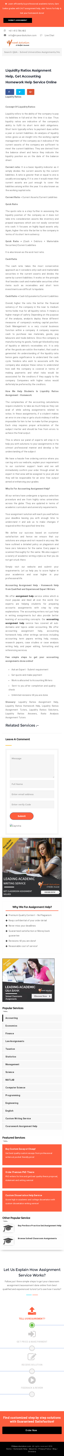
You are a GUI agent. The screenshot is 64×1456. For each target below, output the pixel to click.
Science (9, 1072)
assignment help (25, 596)
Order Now (31, 1430)
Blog (55, 1449)
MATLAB (9, 1080)
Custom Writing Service (18, 1118)
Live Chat (49, 35)
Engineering (11, 1103)
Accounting (11, 1018)
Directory (32, 1452)
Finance (9, 1033)
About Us (33, 1449)
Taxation (10, 1049)
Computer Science (15, 1087)
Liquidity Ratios (13, 97)
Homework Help (20, 1449)
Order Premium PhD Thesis (19, 1172)
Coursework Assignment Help (21, 1126)
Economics (11, 1026)
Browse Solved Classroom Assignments (37, 1238)
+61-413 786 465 (17, 31)
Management (12, 1064)
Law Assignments (14, 1041)
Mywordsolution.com (22, 1446)
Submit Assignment (17, 20)
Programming (12, 1095)
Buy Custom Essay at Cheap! (20, 1149)
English (9, 1111)
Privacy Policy (45, 1449)
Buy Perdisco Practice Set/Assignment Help (39, 1225)
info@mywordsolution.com (23, 35)
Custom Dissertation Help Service (23, 1195)
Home (8, 1449)
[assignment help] (32, 867)
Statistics (10, 1056)
